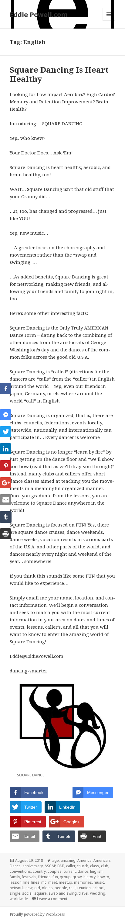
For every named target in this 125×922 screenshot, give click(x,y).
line (26, 882)
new (28, 887)
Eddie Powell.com (39, 14)
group (65, 876)
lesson (16, 882)
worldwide (19, 898)
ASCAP (50, 865)
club (104, 865)
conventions (20, 871)
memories (83, 882)
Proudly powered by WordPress (37, 914)
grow (77, 876)
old (37, 887)
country (39, 871)
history (89, 876)
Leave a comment (52, 898)
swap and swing (63, 893)
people (61, 887)
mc (43, 882)
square (40, 893)
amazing (68, 860)
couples (55, 871)
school (98, 887)
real (72, 887)
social (27, 893)
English (96, 871)
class (94, 865)
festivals (29, 876)
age (55, 860)
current (69, 871)
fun (55, 876)
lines (35, 882)
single (15, 893)
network (17, 887)
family (15, 876)
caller (70, 865)
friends (44, 876)
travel (83, 893)
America (84, 860)
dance (83, 871)
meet (52, 882)
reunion (84, 887)
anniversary (32, 865)
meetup (65, 882)
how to (103, 876)
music (99, 882)
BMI (60, 865)
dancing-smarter (28, 671)
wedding (97, 893)
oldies (47, 887)
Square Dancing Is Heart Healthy (59, 74)
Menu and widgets (109, 20)
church (82, 865)
